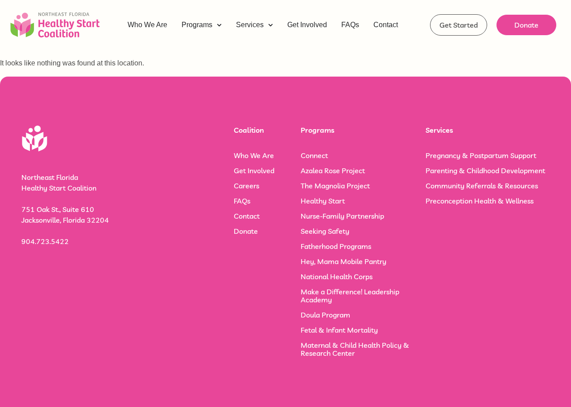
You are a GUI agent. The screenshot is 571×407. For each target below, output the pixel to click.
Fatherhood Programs (336, 246)
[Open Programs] (219, 25)
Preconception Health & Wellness (480, 200)
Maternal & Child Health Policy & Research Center (355, 349)
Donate (246, 231)
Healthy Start (323, 200)
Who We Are (254, 155)
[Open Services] (270, 25)
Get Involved (254, 170)
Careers (246, 185)
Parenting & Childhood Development (485, 170)
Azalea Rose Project (333, 170)
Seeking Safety (325, 231)
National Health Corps (336, 276)
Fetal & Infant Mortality (339, 330)
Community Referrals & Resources (482, 185)
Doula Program (325, 314)
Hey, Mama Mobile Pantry (343, 261)
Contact (247, 216)
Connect (314, 155)
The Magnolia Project (335, 185)
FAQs (242, 200)
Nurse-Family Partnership (342, 216)
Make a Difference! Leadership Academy (350, 295)
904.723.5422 (45, 241)
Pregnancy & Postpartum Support (481, 155)
